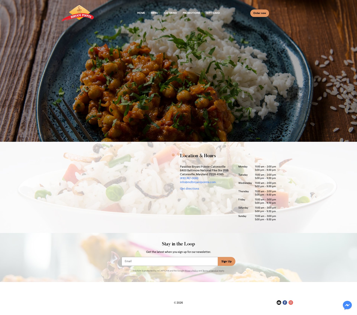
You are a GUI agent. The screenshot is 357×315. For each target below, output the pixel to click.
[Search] (273, 13)
